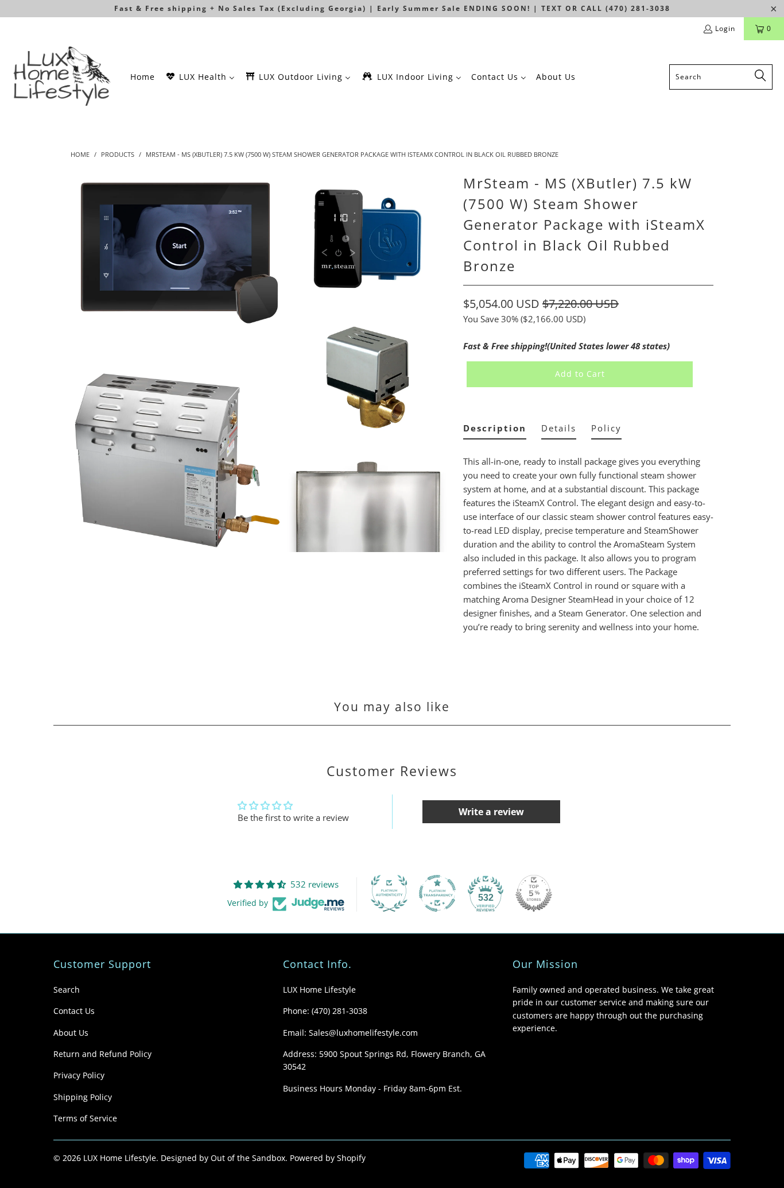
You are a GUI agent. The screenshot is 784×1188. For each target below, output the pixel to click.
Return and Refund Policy (102, 1053)
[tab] (494, 430)
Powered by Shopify (328, 1157)
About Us (70, 1032)
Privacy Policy (78, 1075)
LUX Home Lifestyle (119, 1157)
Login (725, 28)
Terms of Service (85, 1118)
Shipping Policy (82, 1096)
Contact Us (74, 1010)
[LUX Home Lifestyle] (64, 76)
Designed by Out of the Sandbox (223, 1157)
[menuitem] (142, 77)
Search (66, 989)
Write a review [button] (491, 811)
